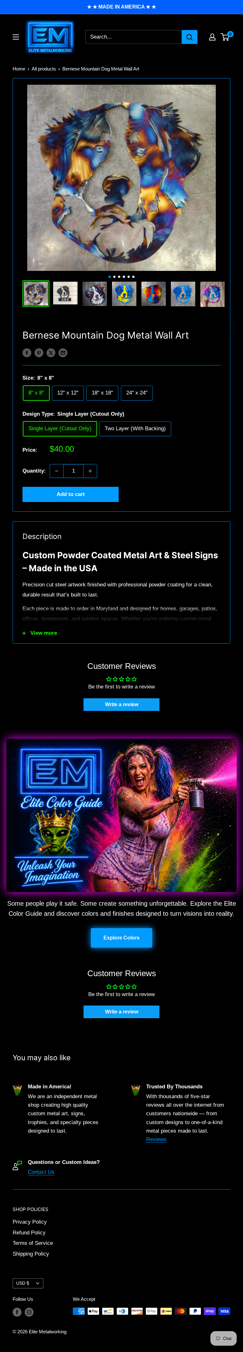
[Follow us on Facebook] (17, 1312)
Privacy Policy (30, 1222)
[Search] (189, 37)
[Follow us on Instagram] (29, 1312)
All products (44, 68)
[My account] (212, 37)
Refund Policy (29, 1233)
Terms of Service (33, 1243)
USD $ (22, 1283)
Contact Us (41, 1172)
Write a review (121, 704)
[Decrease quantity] (56, 471)
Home (19, 68)
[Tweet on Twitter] (51, 352)
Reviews (156, 1139)
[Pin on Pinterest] (38, 352)
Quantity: (34, 471)
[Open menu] (16, 37)
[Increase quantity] (90, 471)
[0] (225, 37)
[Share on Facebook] (26, 352)
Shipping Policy (31, 1254)
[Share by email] (63, 352)
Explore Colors (121, 937)
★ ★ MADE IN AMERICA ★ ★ (121, 6)
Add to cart (71, 494)
